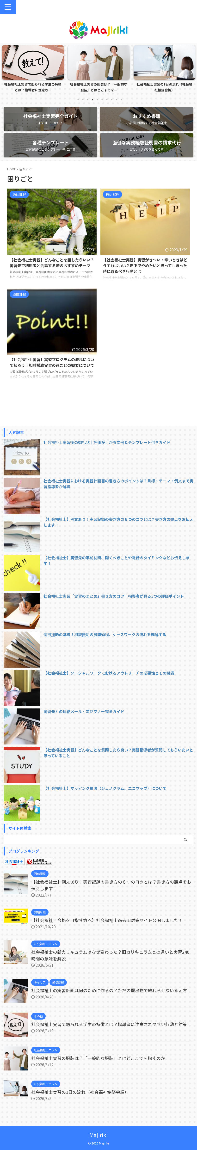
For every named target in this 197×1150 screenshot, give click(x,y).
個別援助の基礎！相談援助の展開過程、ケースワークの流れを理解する (104, 634)
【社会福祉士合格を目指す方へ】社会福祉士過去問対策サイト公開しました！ (107, 920)
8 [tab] (111, 99)
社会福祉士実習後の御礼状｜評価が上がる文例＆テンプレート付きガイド (106, 442)
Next (190, 72)
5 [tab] (97, 99)
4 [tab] (92, 99)
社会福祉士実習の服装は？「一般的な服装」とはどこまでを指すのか (98, 1058)
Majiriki (98, 1134)
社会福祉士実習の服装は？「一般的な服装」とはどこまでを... (33, 87)
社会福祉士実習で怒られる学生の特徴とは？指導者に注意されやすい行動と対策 (109, 1024)
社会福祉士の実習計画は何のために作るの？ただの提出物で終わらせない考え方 (109, 990)
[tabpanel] (33, 70)
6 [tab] (102, 99)
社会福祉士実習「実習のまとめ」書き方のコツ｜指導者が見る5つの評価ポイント (113, 596)
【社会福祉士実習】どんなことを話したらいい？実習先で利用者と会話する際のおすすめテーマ (52, 262)
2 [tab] (82, 99)
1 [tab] (78, 99)
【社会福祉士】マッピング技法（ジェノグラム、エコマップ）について (104, 788)
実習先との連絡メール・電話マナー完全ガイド (83, 711)
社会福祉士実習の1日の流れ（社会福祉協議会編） (99, 87)
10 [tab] (121, 99)
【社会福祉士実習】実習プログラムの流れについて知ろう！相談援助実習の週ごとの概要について (52, 362)
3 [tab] (87, 99)
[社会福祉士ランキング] (39, 862)
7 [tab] (107, 99)
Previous (6, 72)
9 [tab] (116, 99)
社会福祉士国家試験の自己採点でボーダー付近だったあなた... (164, 87)
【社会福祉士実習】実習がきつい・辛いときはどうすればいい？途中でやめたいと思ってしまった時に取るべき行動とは (145, 265)
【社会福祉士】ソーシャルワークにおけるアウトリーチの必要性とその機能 (108, 673)
